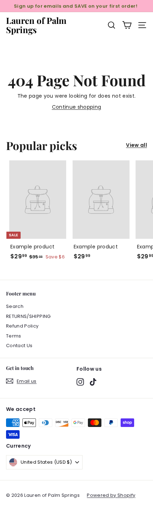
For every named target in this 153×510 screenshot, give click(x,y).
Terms (13, 336)
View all (136, 145)
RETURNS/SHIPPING (28, 316)
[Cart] (126, 25)
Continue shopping (76, 106)
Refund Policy (22, 326)
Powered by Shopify (111, 495)
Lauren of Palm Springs (36, 25)
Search (14, 306)
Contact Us (19, 345)
